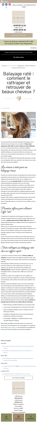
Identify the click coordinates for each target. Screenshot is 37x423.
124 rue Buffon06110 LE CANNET (18, 407)
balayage (4, 148)
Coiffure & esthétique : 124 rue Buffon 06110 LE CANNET (24, 6)
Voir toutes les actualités (18, 377)
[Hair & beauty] (18, 17)
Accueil (9, 65)
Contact (6, 418)
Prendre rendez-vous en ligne (18, 35)
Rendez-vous (18, 418)
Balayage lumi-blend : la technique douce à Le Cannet (16, 374)
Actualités (14, 65)
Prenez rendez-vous (13, 327)
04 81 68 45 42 (19, 30)
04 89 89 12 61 (19, 25)
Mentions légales (18, 410)
